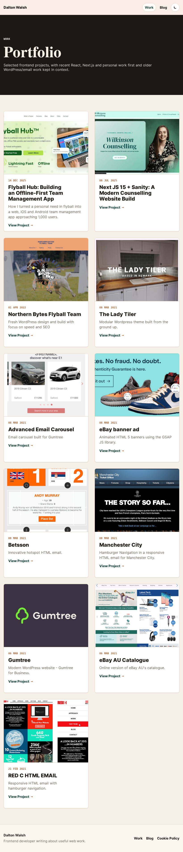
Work (149, 7)
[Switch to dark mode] (175, 7)
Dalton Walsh (15, 7)
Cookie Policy (168, 838)
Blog (163, 7)
